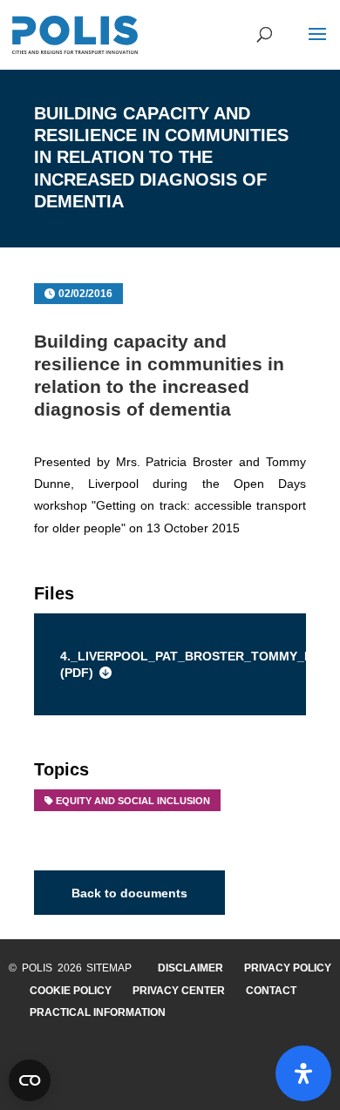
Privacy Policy (287, 968)
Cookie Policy (71, 991)
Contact (271, 991)
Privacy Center (179, 991)
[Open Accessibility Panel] (303, 1073)
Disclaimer (190, 968)
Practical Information (98, 1012)
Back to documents (129, 892)
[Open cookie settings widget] (30, 1080)
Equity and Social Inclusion (133, 800)
